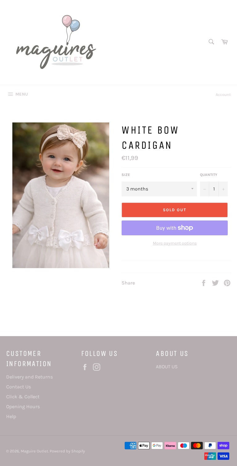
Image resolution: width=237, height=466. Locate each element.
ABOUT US (167, 367)
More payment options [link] (175, 243)
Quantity (208, 175)
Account (223, 94)
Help (11, 416)
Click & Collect (23, 397)
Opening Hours (23, 406)
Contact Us (18, 387)
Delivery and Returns (29, 377)
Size (126, 175)
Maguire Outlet (34, 451)
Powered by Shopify (67, 451)
